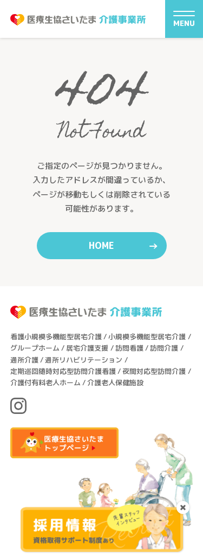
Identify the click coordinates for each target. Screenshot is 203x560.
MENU (184, 23)
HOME (101, 246)
